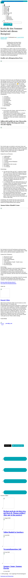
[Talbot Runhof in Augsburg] (8, 529)
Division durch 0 (8, 282)
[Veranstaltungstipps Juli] (8, 546)
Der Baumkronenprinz (8, 283)
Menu (2, 2)
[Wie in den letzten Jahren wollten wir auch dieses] (14, 387)
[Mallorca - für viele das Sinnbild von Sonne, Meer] (14, 438)
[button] (4, 21)
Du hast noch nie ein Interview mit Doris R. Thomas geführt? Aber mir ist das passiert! (14, 513)
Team (7, 15)
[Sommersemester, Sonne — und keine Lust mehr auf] (14, 374)
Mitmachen (8, 16)
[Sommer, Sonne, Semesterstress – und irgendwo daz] (14, 361)
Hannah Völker (4, 37)
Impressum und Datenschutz (7, 576)
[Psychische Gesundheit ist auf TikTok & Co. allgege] (14, 425)
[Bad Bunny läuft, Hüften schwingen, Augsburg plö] (14, 348)
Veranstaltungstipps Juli (12, 549)
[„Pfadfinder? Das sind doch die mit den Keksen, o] (14, 402)
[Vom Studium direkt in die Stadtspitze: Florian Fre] (14, 334)
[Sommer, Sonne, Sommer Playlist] (8, 563)
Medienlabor (9, 18)
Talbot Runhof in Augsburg (13, 532)
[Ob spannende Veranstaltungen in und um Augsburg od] (14, 414)
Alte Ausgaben (9, 19)
